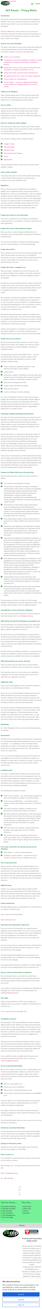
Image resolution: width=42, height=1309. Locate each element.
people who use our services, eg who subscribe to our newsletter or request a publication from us (22, 68)
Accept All (21, 1294)
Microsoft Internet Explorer (13, 153)
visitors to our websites (12, 57)
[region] (21, 1293)
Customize (21, 1300)
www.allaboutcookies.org (26, 133)
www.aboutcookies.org (10, 133)
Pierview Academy (9, 1208)
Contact (25, 1211)
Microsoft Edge (9, 147)
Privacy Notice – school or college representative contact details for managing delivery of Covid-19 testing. (21, 84)
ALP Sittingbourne (9, 1215)
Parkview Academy (9, 1206)
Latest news (27, 1208)
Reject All (21, 1305)
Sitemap (22, 1225)
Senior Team (27, 1206)
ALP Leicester (7, 1211)
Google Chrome (9, 144)
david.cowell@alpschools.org (9, 1061)
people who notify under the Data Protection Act (21, 73)
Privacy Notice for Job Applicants (15, 79)
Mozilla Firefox (9, 150)
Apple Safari (8, 159)
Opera (6, 156)
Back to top (19, 1192)
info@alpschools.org (27, 616)
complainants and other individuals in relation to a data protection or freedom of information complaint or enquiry (23, 62)
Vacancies (26, 1213)
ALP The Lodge (8, 1217)
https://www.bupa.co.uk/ (8, 920)
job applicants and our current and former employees (22, 76)
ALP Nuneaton (8, 1213)
